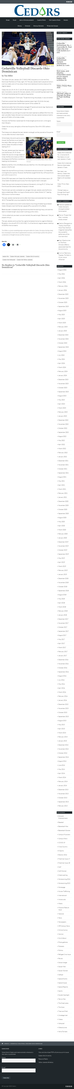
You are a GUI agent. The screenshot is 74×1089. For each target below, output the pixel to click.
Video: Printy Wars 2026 (64, 87)
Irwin (60, 253)
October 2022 (62, 428)
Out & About (62, 938)
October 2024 (62, 343)
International (62, 895)
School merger (62, 962)
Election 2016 (62, 855)
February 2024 (63, 371)
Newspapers (62, 922)
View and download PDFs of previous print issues (53, 1052)
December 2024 (63, 335)
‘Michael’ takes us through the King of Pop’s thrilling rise (64, 96)
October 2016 (62, 668)
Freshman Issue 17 (64, 859)
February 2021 (63, 493)
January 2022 (62, 456)
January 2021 (62, 497)
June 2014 (61, 765)
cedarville (6, 256)
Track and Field (63, 1011)
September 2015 (63, 716)
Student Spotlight (63, 995)
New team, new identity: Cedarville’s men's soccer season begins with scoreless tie (64, 75)
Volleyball (11, 65)
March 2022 (62, 448)
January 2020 (62, 538)
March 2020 (62, 530)
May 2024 (61, 359)
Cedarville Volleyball (9, 259)
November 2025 (63, 298)
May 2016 (61, 684)
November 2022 (63, 424)
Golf (59, 867)
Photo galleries (63, 942)
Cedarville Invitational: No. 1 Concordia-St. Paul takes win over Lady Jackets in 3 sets (64, 48)
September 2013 (63, 802)
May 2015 (61, 724)
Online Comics (63, 930)
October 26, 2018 (48, 65)
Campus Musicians (64, 834)
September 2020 (63, 513)
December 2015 (63, 704)
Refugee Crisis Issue (64, 954)
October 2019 (62, 550)
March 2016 (62, 692)
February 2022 (63, 452)
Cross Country (63, 846)
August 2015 (62, 720)
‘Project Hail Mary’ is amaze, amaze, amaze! (64, 217)
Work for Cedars (52, 26)
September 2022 (63, 432)
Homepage (61, 887)
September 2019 (63, 554)
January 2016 (62, 700)
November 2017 (63, 623)
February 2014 (63, 781)
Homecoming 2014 (64, 879)
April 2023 (61, 404)
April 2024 (61, 363)
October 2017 (62, 627)
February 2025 (63, 327)
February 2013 (63, 806)
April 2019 (61, 562)
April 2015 (61, 728)
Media (20, 26)
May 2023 (61, 400)
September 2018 (63, 590)
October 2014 (62, 753)
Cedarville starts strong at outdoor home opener (63, 209)
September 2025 (63, 306)
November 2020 (63, 505)
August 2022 (62, 436)
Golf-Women (62, 871)
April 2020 (61, 525)
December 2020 (63, 501)
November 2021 (63, 465)
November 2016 (63, 663)
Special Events (62, 979)
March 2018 (62, 607)
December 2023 (63, 379)
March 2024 (62, 367)
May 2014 (61, 769)
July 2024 (61, 355)
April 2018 (61, 603)
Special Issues (62, 983)
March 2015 (62, 733)
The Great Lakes (63, 1003)
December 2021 (63, 460)
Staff (14, 20)
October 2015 (62, 712)
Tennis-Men (62, 999)
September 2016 (63, 672)
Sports (66, 20)
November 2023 (63, 383)
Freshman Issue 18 (64, 863)
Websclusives (62, 1027)
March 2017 (62, 647)
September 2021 (63, 473)
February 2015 (63, 737)
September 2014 (63, 757)
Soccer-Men (62, 966)
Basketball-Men (63, 826)
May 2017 (61, 639)
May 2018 (61, 599)
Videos (60, 1019)
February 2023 (63, 412)
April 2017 (61, 643)
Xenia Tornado (62, 1031)
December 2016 (63, 659)
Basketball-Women (64, 830)
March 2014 (62, 777)
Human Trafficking (64, 891)
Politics (60, 950)
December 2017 (63, 619)
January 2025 (62, 331)
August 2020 (62, 517)
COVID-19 (61, 842)
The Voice (61, 1007)
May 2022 (61, 440)
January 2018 (62, 615)
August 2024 (62, 351)
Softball (60, 974)
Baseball (61, 822)
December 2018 (63, 578)
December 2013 (63, 789)
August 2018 (62, 594)
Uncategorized (63, 1015)
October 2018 (62, 586)
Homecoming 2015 (64, 883)
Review (60, 958)
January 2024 (62, 375)
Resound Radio (43, 1059)
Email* (59, 132)
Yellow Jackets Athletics (45, 1062)
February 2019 (63, 570)
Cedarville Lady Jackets (17, 256)
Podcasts (61, 946)
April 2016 (61, 688)
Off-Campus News (54, 20)
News (60, 918)
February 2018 (63, 611)
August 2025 (62, 310)
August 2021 (62, 477)
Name (58, 121)
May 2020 (61, 521)
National (61, 914)
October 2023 (62, 387)
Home (8, 20)
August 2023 (62, 396)
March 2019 (62, 566)
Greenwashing (62, 875)
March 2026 (62, 282)
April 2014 (61, 773)
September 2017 (63, 631)
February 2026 (63, 286)
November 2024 (63, 339)
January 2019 (62, 574)
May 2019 (61, 558)
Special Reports (38, 26)
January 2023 (62, 416)
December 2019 (63, 542)
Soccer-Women (63, 970)
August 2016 (62, 676)
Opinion (27, 26)
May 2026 (61, 274)
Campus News (41, 20)
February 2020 (63, 534)
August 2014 (62, 761)
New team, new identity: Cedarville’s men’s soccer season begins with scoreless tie (63, 176)
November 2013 (63, 793)
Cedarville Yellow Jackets (24, 259)
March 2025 (62, 322)
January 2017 (62, 655)
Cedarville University (32, 256)
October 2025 (62, 302)
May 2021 (61, 481)
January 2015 (62, 741)
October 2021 (62, 469)
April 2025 (61, 318)
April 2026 (61, 278)
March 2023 (62, 408)
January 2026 (62, 290)
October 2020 (62, 509)
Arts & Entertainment (26, 20)
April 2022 (61, 444)
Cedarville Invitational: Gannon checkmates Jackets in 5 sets (63, 62)
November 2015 (63, 708)
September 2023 (63, 391)
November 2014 (63, 749)
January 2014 (62, 785)
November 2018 (63, 582)
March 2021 (62, 489)
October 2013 (62, 797)
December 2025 (63, 294)
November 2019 (63, 546)
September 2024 (63, 347)
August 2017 (62, 635)
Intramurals (62, 899)
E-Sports (61, 851)
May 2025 (61, 314)
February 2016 (63, 696)
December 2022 (63, 420)
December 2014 (63, 745)
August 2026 (62, 270)
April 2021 (61, 485)
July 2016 (61, 680)
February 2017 (63, 651)
